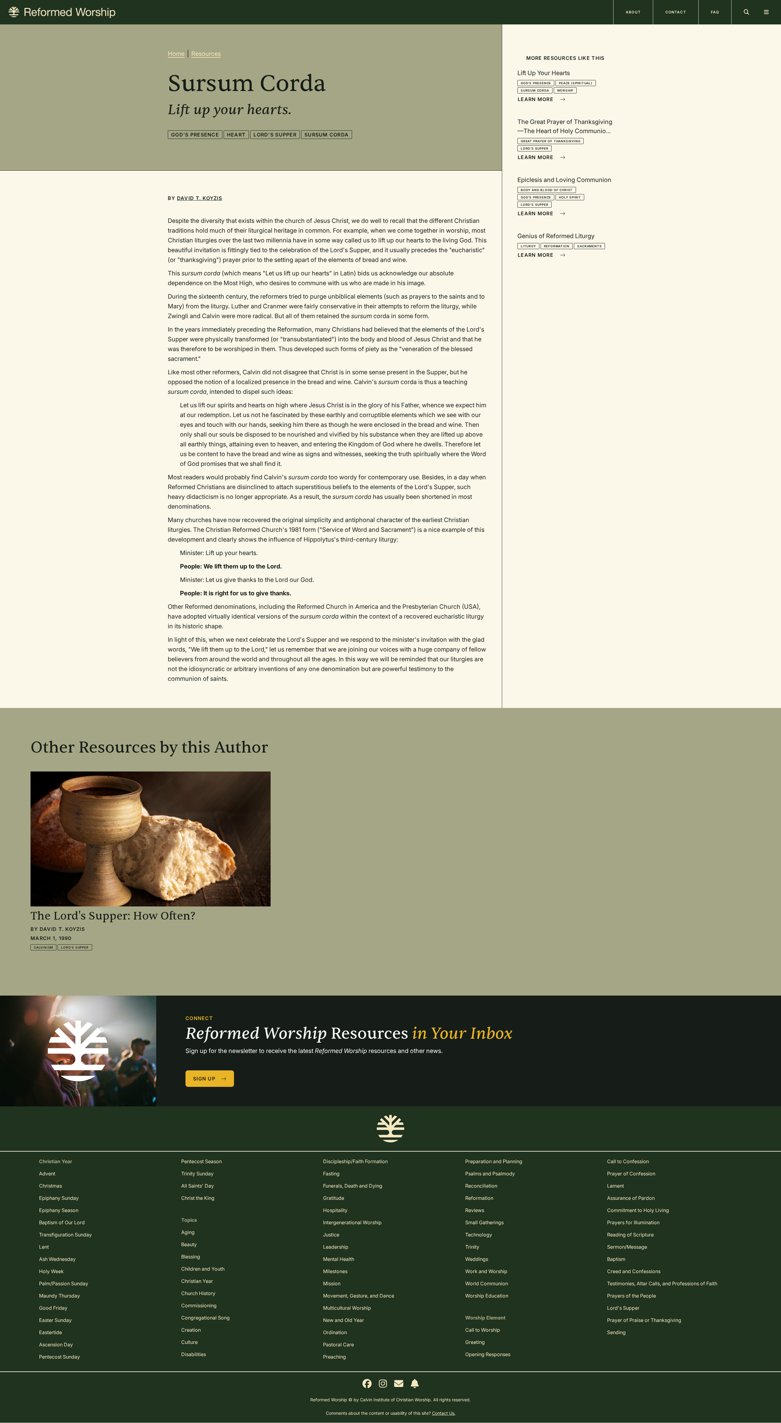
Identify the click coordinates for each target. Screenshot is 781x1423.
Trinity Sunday (197, 1174)
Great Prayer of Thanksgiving (550, 141)
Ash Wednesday (57, 1259)
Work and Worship (486, 1271)
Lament (615, 1186)
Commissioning (199, 1305)
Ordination (335, 1332)
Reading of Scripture (630, 1235)
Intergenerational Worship (352, 1222)
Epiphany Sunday (59, 1198)
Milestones (335, 1271)
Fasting (331, 1174)
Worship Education (486, 1296)
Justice (331, 1235)
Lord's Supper (275, 135)
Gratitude (333, 1198)
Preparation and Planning (493, 1161)
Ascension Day (56, 1344)
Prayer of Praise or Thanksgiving (644, 1320)
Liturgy (528, 246)
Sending (616, 1332)
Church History (198, 1293)
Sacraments (589, 246)
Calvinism (43, 947)
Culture (189, 1342)
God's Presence (195, 135)
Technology (478, 1235)
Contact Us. (443, 1413)
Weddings (476, 1259)
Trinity (472, 1247)
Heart (236, 135)
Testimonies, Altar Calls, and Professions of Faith (662, 1283)
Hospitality (335, 1210)
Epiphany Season (58, 1210)
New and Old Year (343, 1320)
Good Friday (53, 1308)
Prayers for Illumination (633, 1222)
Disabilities (193, 1354)
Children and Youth (203, 1269)
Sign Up (205, 1079)
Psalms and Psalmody (490, 1174)
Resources (206, 53)
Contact (675, 12)
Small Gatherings (484, 1222)
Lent (44, 1247)
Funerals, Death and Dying (352, 1186)
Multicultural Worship (347, 1308)
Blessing (190, 1257)
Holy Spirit (570, 197)
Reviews (474, 1210)
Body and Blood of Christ (547, 190)
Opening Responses (487, 1354)
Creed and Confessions (633, 1271)
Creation (191, 1330)
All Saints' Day (197, 1186)
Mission (331, 1283)
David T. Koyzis (199, 198)
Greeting (475, 1342)
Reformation (557, 246)
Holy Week (51, 1271)
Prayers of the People (631, 1296)
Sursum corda (326, 135)
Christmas (50, 1186)
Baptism (616, 1259)
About (633, 12)
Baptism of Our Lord (62, 1222)
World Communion (486, 1283)
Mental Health (338, 1259)
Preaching (334, 1357)
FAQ (715, 12)
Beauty (189, 1244)
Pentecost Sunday (59, 1357)
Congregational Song (205, 1318)
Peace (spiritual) (575, 83)
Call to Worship (482, 1330)
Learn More (536, 99)
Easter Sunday (55, 1320)
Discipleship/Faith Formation (355, 1161)
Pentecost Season (201, 1161)
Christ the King (197, 1198)
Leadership (335, 1247)
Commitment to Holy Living (638, 1210)
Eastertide (50, 1332)
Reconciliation (481, 1186)
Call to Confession (628, 1161)
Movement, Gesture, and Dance (358, 1296)
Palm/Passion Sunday (63, 1283)
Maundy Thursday (59, 1296)
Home (176, 53)
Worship (565, 90)
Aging (188, 1232)
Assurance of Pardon (631, 1198)
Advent (47, 1174)
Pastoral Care (338, 1344)
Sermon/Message (627, 1247)
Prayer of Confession (631, 1174)
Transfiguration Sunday (65, 1235)
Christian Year (197, 1281)
